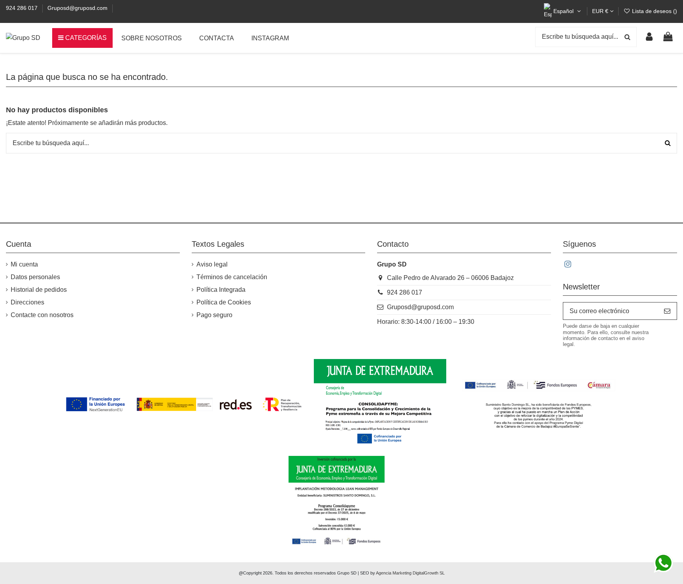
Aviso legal (212, 264)
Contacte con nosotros (42, 315)
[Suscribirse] (667, 310)
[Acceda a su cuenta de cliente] (649, 38)
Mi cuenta (24, 264)
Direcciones (27, 302)
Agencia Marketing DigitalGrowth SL (410, 573)
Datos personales (35, 277)
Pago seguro (214, 315)
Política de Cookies (223, 302)
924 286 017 (22, 8)
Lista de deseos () (653, 11)
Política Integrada (220, 289)
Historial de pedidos (39, 289)
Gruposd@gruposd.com (77, 8)
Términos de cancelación (231, 277)
